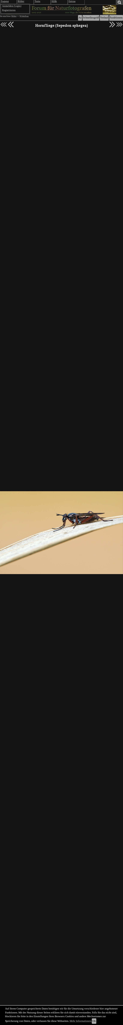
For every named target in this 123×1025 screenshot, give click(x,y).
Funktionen (116, 17)
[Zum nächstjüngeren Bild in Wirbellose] (10, 24)
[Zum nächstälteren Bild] (119, 24)
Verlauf (104, 17)
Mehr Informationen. (81, 1021)
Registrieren (9, 10)
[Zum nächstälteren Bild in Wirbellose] (112, 24)
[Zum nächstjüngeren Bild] (3, 24)
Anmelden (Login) (11, 6)
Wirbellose (24, 16)
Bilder (13, 16)
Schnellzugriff (91, 17)
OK (94, 1021)
